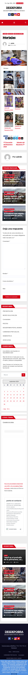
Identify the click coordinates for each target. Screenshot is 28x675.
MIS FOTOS (10, 33)
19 (14, 398)
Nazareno (17, 109)
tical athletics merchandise (10, 351)
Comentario (6, 241)
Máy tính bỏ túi (7, 357)
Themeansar (14, 647)
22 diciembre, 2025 (10, 597)
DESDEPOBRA (14, 7)
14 (20, 394)
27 (17, 401)
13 (17, 394)
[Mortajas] (6, 136)
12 (14, 394)
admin (12, 43)
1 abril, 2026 (9, 562)
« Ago (4, 409)
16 (4, 398)
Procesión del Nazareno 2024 (8, 144)
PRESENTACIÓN (8, 311)
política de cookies (8, 670)
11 (11, 394)
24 (7, 401)
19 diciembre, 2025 (10, 615)
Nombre (5, 273)
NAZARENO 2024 (8, 352)
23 (4, 401)
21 (20, 398)
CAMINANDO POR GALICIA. (11, 331)
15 (23, 394)
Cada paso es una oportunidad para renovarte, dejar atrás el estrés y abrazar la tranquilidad (14, 358)
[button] (25, 22)
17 (7, 398)
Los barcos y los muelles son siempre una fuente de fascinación (13, 366)
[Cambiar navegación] (14, 22)
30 (4, 404)
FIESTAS (5, 323)
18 (11, 398)
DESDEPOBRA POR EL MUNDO (12, 327)
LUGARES (5, 33)
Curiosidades (6, 319)
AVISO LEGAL (7, 340)
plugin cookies (24, 672)
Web (4, 288)
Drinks (5, 555)
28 (20, 401)
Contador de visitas (8, 422)
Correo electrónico (8, 281)
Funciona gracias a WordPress (9, 645)
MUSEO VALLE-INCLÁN (10, 315)
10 (7, 394)
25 (11, 401)
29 (23, 401)
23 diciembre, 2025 (10, 580)
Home (10, 651)
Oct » (8, 409)
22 (23, 398)
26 (14, 401)
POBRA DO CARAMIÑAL (18, 33)
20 (17, 398)
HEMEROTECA (7, 336)
